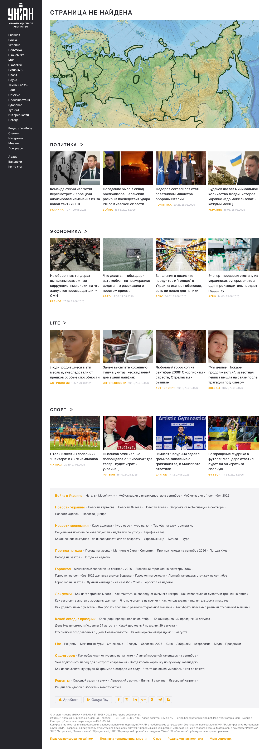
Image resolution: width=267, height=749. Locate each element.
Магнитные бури (125, 550)
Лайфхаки (63, 594)
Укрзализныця (154, 539)
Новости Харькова (101, 507)
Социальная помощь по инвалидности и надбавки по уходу (97, 532)
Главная (14, 35)
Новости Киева (155, 507)
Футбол (56, 464)
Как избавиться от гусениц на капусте (105, 655)
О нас (157, 738)
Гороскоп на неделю (158, 582)
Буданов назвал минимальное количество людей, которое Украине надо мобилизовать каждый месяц (233, 196)
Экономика (16, 55)
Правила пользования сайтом (71, 738)
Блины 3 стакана (153, 680)
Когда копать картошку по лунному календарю (164, 662)
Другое (161, 474)
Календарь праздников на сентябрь (124, 618)
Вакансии (15, 161)
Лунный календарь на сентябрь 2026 (113, 582)
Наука (12, 80)
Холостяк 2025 (151, 643)
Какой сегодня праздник (75, 619)
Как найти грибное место (93, 593)
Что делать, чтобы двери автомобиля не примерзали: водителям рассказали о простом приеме (126, 283)
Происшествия (19, 100)
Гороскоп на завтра (69, 582)
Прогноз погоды (68, 550)
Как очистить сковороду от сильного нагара (146, 593)
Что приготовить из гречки (139, 600)
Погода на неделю (97, 557)
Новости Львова (129, 507)
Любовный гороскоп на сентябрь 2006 (163, 568)
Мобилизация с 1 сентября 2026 (206, 495)
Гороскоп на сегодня (150, 575)
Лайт (11, 90)
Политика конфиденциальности (123, 738)
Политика (15, 50)
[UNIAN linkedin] (135, 699)
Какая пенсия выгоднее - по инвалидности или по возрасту (97, 539)
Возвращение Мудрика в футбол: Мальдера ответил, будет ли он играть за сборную (231, 461)
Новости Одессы (67, 514)
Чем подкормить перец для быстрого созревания (91, 662)
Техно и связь (18, 85)
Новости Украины (70, 507)
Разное (56, 301)
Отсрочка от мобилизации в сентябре (197, 507)
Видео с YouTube (20, 128)
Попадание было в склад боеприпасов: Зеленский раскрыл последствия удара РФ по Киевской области (126, 196)
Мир (11, 60)
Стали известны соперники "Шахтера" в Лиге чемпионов (74, 456)
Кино (169, 643)
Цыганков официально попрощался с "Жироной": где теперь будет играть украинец (127, 461)
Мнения (13, 143)
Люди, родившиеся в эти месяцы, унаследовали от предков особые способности (75, 372)
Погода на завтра (67, 557)
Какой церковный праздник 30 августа (159, 632)
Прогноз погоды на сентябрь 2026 (181, 550)
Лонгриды (15, 148)
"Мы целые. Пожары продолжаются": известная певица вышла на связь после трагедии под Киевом (232, 374)
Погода (13, 120)
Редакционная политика (185, 738)
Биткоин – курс (178, 539)
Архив (12, 156)
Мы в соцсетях (221, 738)
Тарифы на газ (154, 532)
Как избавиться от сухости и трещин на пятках (214, 593)
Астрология (60, 382)
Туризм (13, 110)
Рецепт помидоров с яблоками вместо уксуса (88, 687)
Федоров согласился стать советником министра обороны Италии (178, 194)
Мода (218, 643)
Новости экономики (72, 525)
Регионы (14, 70)
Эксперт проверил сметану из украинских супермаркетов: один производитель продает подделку (233, 283)
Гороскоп (63, 569)
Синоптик (147, 550)
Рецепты (70, 643)
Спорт (12, 75)
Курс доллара (102, 525)
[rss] (168, 699)
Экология (15, 65)
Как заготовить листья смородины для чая (85, 600)
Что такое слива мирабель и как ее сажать (174, 668)
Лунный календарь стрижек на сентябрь (198, 575)
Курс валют (142, 525)
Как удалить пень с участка (75, 607)
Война (12, 40)
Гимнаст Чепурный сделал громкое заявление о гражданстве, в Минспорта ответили (178, 461)
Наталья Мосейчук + (100, 495)
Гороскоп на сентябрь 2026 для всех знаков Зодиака (93, 575)
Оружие (14, 95)
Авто (107, 296)
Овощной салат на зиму (90, 680)
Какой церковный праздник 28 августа (182, 618)
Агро (159, 296)
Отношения (115, 643)
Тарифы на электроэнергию (173, 525)
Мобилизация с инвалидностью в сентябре (149, 495)
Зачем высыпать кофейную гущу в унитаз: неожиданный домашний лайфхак (127, 372)
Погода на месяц (97, 550)
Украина (14, 45)
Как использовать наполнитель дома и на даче (194, 600)
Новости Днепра (94, 514)
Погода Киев (219, 550)
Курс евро (122, 525)
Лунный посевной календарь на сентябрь (166, 655)
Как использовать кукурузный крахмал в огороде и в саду (97, 668)
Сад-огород (65, 655)
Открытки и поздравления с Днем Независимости (91, 632)
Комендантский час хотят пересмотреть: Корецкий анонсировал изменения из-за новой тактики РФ (75, 196)
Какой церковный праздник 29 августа (147, 625)
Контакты (15, 166)
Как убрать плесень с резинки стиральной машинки (212, 607)
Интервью (15, 138)
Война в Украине (68, 495)
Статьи (13, 133)
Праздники (233, 643)
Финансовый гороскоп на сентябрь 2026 (103, 568)
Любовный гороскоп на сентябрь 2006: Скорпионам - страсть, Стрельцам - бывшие (180, 374)
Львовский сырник (124, 680)
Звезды (214, 387)
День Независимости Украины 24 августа (85, 625)
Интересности (18, 115)
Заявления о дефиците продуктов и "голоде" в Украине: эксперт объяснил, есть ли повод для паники (179, 283)
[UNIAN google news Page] (143, 699)
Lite (55, 323)
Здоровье (15, 105)
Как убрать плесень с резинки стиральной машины (135, 607)
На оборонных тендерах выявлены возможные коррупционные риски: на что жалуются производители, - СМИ (74, 285)
